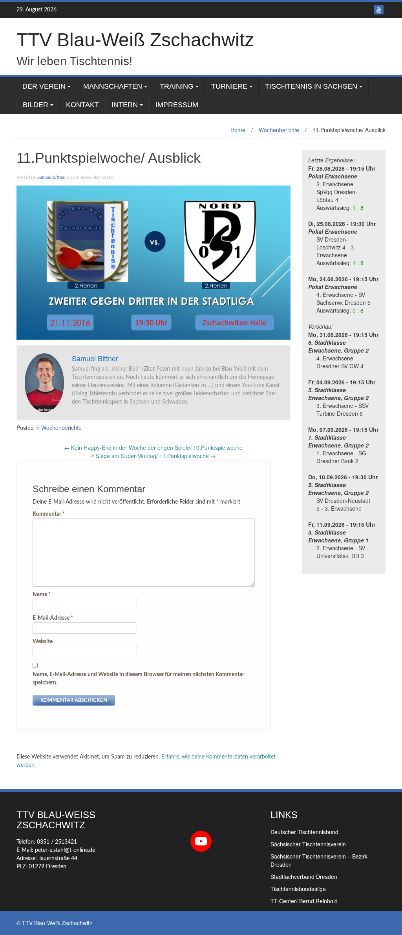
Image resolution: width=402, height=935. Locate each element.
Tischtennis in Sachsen (311, 86)
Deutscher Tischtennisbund (304, 832)
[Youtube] (379, 10)
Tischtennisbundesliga (298, 889)
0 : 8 (358, 310)
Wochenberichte (279, 130)
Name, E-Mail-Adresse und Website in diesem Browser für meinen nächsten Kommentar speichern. (138, 679)
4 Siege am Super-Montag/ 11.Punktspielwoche (153, 456)
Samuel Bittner (51, 177)
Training (177, 86)
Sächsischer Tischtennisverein (308, 844)
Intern (124, 105)
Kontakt (82, 105)
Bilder (35, 105)
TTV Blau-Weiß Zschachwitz (135, 39)
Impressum (176, 105)
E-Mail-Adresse (53, 618)
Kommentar (49, 514)
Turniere (229, 86)
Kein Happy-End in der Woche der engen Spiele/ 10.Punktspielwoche (153, 447)
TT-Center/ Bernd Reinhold (304, 901)
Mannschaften (112, 86)
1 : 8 (358, 207)
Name (42, 594)
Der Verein (44, 86)
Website (43, 641)
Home (237, 130)
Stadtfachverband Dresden (303, 876)
